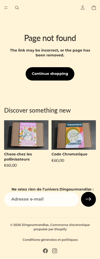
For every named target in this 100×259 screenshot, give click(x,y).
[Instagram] (55, 251)
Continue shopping (50, 73)
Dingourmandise (35, 225)
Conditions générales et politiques (50, 240)
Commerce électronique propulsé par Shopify (62, 227)
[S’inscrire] (88, 199)
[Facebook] (45, 251)
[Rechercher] (17, 7)
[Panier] (93, 7)
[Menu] (6, 8)
